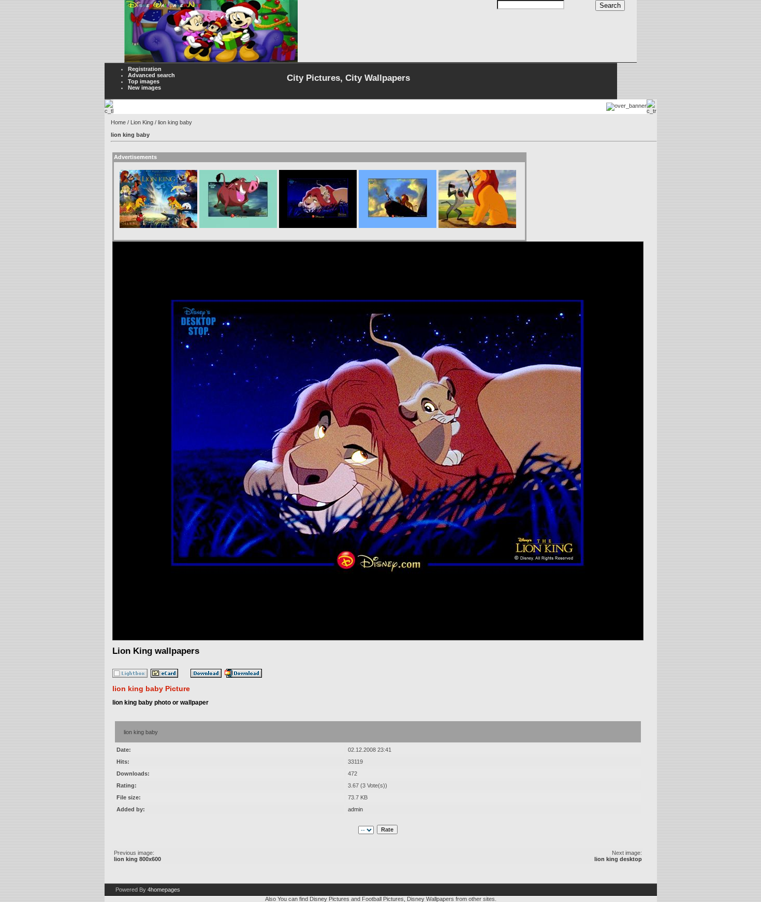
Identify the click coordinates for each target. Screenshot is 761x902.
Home (118, 122)
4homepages (164, 889)
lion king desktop (618, 859)
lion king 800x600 (137, 859)
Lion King (141, 122)
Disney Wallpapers (430, 899)
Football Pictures (383, 899)
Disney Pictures (329, 899)
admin (355, 809)
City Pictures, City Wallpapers (348, 78)
